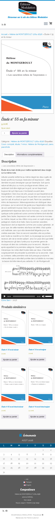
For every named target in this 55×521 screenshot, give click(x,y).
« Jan (26, 479)
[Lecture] (4, 296)
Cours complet (7, 144)
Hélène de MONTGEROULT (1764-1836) (25, 34)
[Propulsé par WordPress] (42, 514)
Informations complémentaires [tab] (29, 154)
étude (17, 144)
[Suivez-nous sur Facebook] (5, 25)
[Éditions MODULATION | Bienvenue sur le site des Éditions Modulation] (27, 8)
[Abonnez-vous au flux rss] (3, 25)
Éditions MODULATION (24, 515)
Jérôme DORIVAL (27, 497)
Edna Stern (6, 300)
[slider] (48, 296)
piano (51, 144)
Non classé (27, 500)
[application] (27, 296)
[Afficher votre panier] (51, 23)
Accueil (4, 34)
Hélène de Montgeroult (38, 144)
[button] (49, 44)
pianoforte (5, 147)
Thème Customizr (33, 518)
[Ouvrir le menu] (46, 24)
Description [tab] (9, 154)
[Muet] (43, 296)
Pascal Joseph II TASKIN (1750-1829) (27, 503)
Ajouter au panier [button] (10, 360)
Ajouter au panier (19, 133)
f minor (24, 144)
